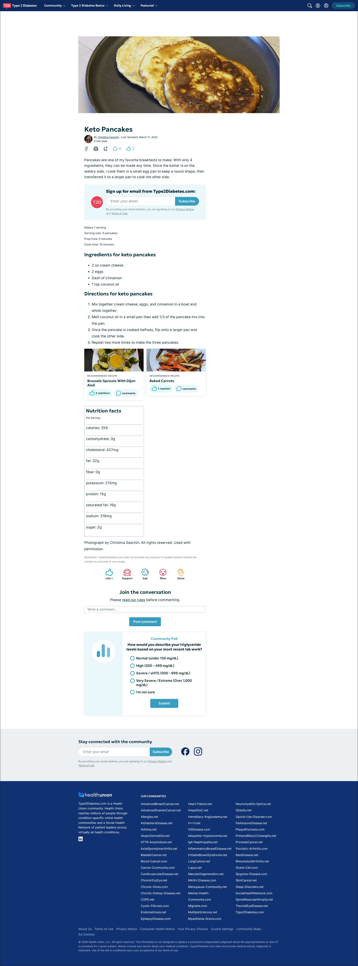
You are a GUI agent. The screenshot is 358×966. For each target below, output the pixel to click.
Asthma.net (149, 829)
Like (107, 574)
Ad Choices (86, 934)
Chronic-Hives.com (154, 887)
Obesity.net (244, 810)
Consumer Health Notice (157, 929)
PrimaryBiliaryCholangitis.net (256, 836)
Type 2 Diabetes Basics (87, 5)
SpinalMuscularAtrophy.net (254, 899)
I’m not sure (145, 692)
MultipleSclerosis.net (202, 912)
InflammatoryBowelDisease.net (210, 848)
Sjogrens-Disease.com (251, 874)
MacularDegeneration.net (206, 874)
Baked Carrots (162, 381)
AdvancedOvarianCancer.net (161, 810)
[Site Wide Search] (310, 5)
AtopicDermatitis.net (155, 836)
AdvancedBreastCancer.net (160, 804)
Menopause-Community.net (207, 887)
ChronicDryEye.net (154, 880)
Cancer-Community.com (158, 867)
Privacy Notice (185, 209)
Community (53, 5)
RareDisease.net (247, 855)
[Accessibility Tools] (318, 5)
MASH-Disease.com (202, 880)
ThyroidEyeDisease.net (252, 906)
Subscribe (187, 201)
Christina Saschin (108, 137)
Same (178, 574)
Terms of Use (119, 213)
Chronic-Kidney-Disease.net (160, 893)
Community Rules (248, 929)
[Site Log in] (326, 5)
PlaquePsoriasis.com (250, 829)
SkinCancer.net (246, 880)
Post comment (145, 622)
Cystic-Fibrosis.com (155, 906)
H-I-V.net (194, 823)
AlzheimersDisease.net (156, 823)
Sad (142, 574)
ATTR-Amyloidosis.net (156, 842)
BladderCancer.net (154, 855)
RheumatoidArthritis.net (252, 861)
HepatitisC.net (198, 810)
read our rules (133, 600)
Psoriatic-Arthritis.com (252, 848)
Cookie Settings (222, 929)
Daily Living (122, 5)
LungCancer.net (199, 861)
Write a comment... (102, 609)
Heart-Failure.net (200, 804)
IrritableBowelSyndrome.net (207, 855)
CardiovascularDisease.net (159, 874)
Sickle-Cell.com (247, 867)
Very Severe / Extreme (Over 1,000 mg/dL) (164, 683)
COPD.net (147, 899)
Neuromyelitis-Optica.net (253, 804)
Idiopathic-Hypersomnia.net (207, 836)
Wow (161, 574)
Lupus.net (195, 867)
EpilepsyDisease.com (156, 919)
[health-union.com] (95, 796)
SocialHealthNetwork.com (254, 893)
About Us (85, 929)
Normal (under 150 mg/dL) (157, 658)
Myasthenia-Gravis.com (204, 919)
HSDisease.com (199, 829)
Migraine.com (197, 906)
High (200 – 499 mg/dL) (155, 666)
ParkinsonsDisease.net (251, 823)
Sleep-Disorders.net (250, 887)
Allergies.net (149, 817)
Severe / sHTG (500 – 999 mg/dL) (163, 673)
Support (126, 574)
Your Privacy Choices (193, 929)
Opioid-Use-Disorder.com (254, 817)
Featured (147, 5)
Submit (164, 703)
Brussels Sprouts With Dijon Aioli (111, 383)
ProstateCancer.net (249, 842)
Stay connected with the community (115, 741)
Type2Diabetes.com (250, 912)
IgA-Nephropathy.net (203, 842)
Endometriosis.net (153, 912)
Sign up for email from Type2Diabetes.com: (151, 191)
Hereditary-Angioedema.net (207, 817)
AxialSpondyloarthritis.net (159, 848)
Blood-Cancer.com (154, 861)
